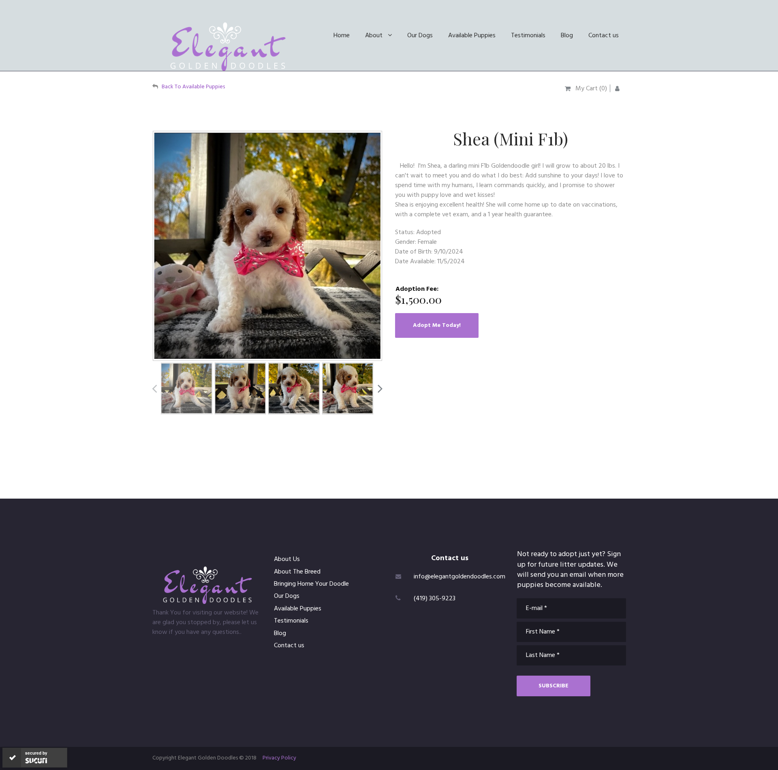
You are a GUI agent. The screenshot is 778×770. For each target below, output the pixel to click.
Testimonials (528, 35)
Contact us (603, 35)
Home (341, 35)
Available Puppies (472, 35)
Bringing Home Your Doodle (311, 584)
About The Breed (297, 572)
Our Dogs (420, 35)
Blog (567, 35)
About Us (287, 559)
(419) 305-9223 (434, 598)
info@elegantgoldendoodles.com (459, 577)
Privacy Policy (279, 758)
